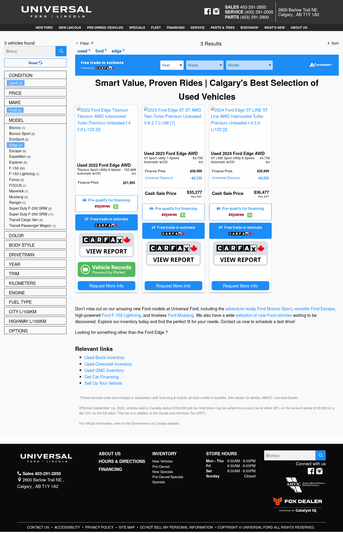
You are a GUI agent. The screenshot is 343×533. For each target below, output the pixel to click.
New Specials (162, 471)
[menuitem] (36, 83)
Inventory (164, 453)
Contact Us (38, 527)
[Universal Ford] (56, 11)
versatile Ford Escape (314, 308)
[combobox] (172, 65)
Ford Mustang (181, 315)
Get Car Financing (101, 377)
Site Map (127, 527)
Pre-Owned (161, 466)
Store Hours (221, 453)
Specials (158, 481)
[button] (44, 27)
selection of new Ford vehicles (264, 315)
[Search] (61, 51)
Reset (33, 62)
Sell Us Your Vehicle (103, 383)
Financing (110, 469)
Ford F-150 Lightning (121, 315)
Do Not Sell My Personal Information (177, 527)
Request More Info (106, 285)
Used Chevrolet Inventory (108, 364)
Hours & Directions (122, 461)
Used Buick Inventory (104, 357)
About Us (110, 453)
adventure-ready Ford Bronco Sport (258, 308)
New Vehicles (162, 461)
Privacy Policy (100, 527)
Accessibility (67, 527)
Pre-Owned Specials (167, 476)
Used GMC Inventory (104, 370)
